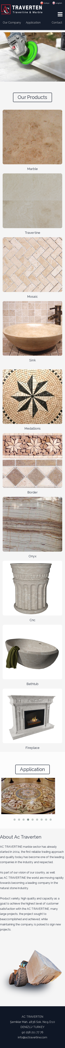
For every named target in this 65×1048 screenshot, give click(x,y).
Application (33, 22)
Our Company (12, 22)
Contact (57, 22)
